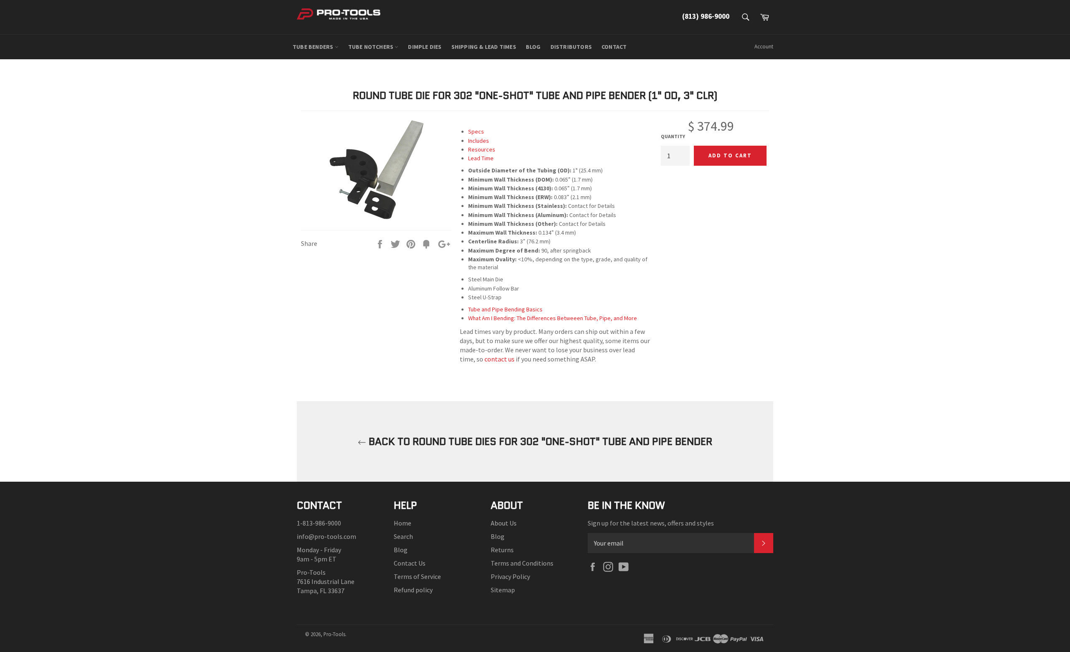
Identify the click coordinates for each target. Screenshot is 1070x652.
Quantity (673, 136)
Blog (401, 550)
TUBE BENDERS (314, 47)
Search (403, 536)
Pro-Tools (334, 634)
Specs (476, 131)
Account (763, 46)
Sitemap (503, 590)
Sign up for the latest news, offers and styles (651, 523)
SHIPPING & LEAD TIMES (483, 47)
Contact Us (409, 563)
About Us (504, 523)
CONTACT (614, 47)
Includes (478, 140)
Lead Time (481, 158)
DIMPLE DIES (424, 47)
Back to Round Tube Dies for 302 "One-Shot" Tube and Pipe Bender (539, 441)
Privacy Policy (510, 576)
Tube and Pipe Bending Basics (505, 309)
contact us (499, 359)
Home (402, 523)
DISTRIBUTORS (571, 47)
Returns (502, 550)
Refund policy (413, 590)
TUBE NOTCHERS (371, 47)
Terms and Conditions (522, 563)
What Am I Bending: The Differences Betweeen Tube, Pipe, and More (552, 318)
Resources (481, 149)
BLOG (533, 47)
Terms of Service (417, 576)
